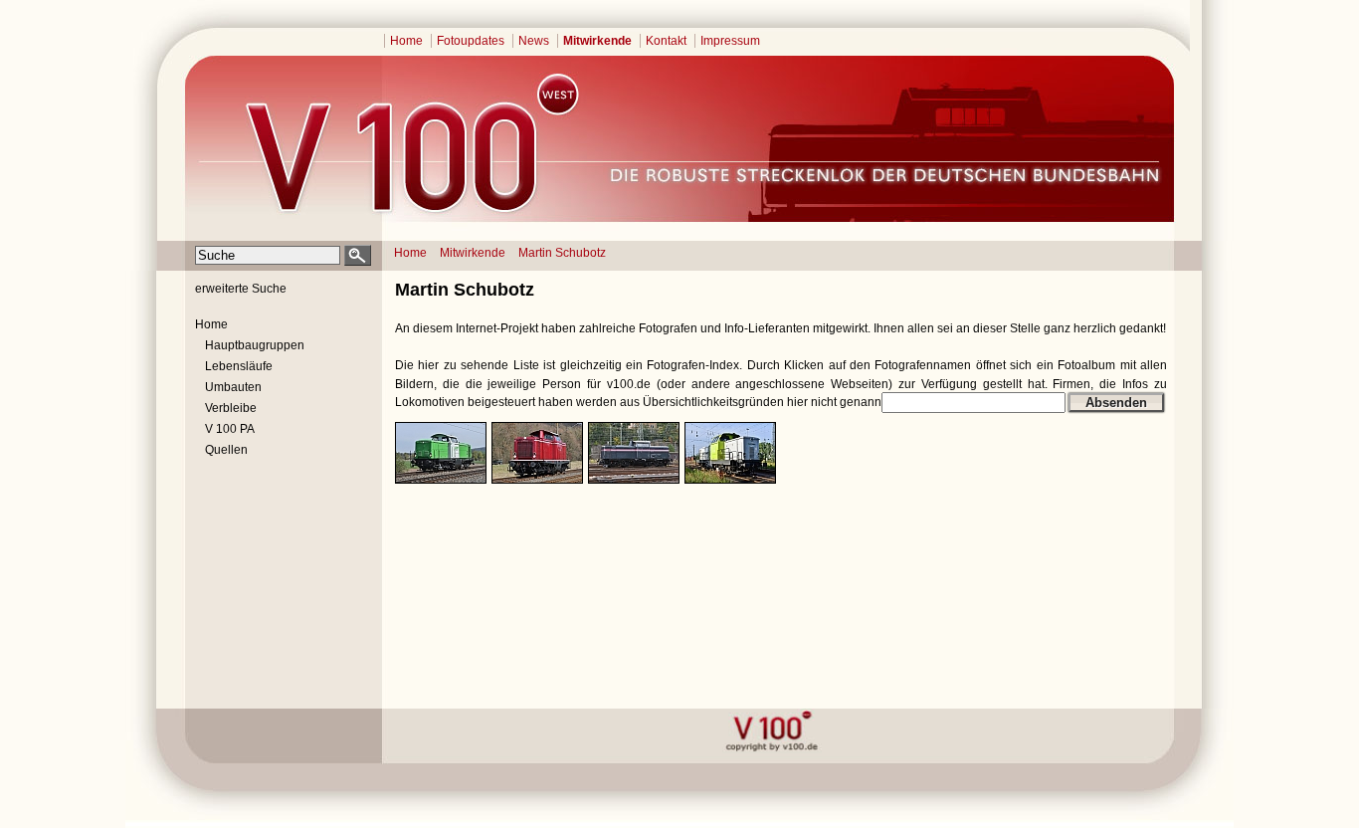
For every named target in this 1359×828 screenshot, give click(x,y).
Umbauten (233, 387)
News (533, 41)
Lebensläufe (239, 366)
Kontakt (666, 41)
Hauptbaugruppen (254, 345)
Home (406, 41)
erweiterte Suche (241, 289)
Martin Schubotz (562, 253)
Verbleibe (231, 408)
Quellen (226, 450)
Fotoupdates (470, 41)
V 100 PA (230, 429)
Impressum (730, 41)
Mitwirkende (597, 41)
